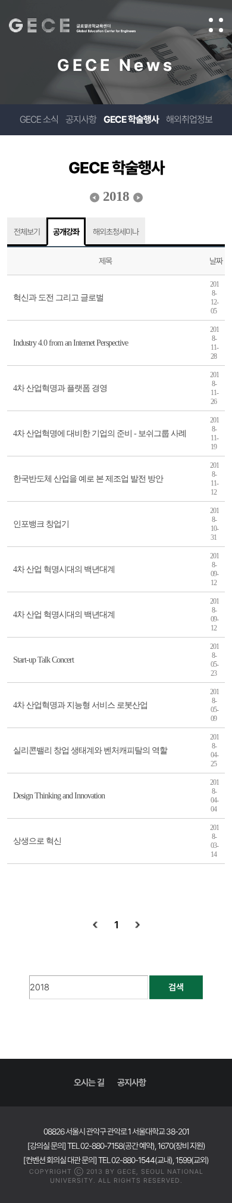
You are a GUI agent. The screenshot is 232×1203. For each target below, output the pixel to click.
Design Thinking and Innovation (59, 795)
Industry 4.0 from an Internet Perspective (70, 342)
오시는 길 (89, 1082)
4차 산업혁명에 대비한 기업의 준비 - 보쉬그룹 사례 (99, 433)
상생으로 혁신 (37, 841)
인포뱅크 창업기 (41, 524)
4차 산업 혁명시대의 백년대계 (64, 569)
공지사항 (80, 119)
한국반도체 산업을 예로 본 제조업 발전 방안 (88, 478)
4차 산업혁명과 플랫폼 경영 (60, 388)
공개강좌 (66, 232)
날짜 (215, 261)
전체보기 (27, 232)
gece (84, 25)
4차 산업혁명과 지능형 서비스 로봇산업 (80, 705)
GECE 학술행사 (131, 119)
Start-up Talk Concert (43, 659)
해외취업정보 (189, 119)
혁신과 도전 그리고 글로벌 (58, 297)
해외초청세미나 (116, 232)
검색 (176, 987)
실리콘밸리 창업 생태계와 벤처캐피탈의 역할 (90, 750)
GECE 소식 (39, 119)
